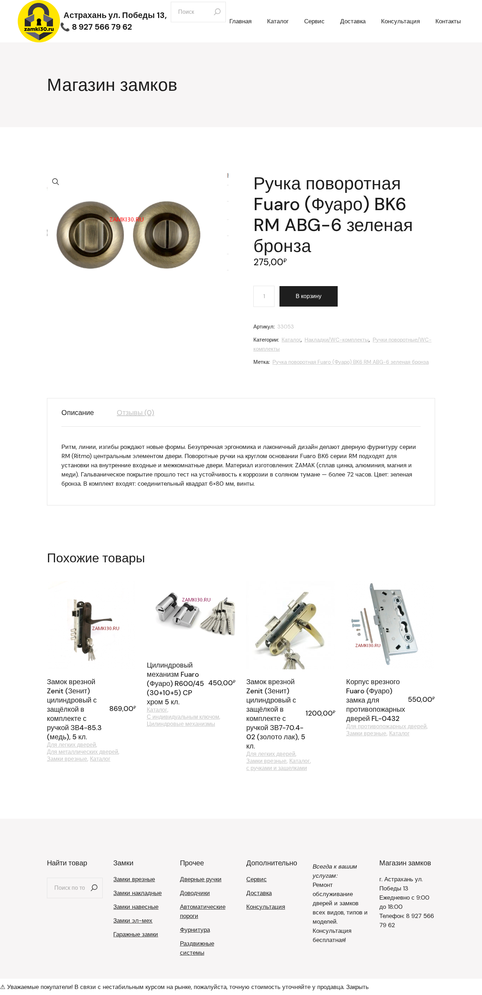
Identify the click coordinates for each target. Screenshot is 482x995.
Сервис (256, 879)
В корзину (308, 296)
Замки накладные (137, 893)
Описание (77, 412)
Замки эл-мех (132, 920)
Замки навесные (135, 907)
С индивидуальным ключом (183, 717)
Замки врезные (67, 759)
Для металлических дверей (82, 752)
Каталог (291, 339)
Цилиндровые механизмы (181, 724)
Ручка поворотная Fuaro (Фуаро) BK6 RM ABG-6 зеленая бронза (350, 362)
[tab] (82, 412)
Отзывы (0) (135, 412)
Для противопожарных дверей (386, 726)
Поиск (94, 888)
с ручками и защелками (276, 768)
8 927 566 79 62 (102, 27)
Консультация (265, 907)
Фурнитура (195, 930)
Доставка (259, 893)
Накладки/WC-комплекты (337, 339)
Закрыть (357, 987)
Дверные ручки (201, 879)
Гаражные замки (135, 934)
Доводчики (195, 893)
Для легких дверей (71, 744)
